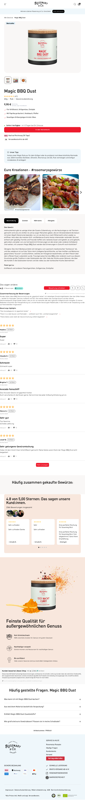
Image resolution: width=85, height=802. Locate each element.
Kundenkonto (51, 751)
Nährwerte (38, 221)
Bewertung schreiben (57, 288)
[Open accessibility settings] (47, 777)
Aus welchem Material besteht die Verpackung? (24, 707)
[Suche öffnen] (75, 4)
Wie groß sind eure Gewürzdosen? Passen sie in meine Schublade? (32, 722)
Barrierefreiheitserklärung (60, 790)
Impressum (9, 790)
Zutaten (25, 221)
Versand (49, 755)
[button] (9, 96)
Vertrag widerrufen (55, 758)
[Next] (81, 192)
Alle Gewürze (8, 18)
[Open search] (72, 288)
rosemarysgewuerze (58, 773)
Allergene (51, 221)
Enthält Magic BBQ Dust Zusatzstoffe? (20, 714)
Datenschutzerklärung (22, 790)
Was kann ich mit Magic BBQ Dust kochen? (21, 699)
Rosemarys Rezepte (53, 745)
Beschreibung (11, 221)
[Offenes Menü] (5, 4)
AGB (48, 790)
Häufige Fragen (52, 748)
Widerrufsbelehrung (39, 790)
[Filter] (78, 288)
